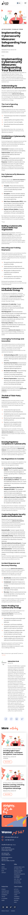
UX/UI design (17, 881)
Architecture (5, 893)
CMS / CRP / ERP (18, 879)
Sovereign (16, 891)
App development (6, 29)
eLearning (16, 898)
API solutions (17, 882)
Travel (3, 896)
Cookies (13, 911)
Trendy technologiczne (17, 782)
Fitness (4, 889)
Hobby (3, 900)
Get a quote (8, 816)
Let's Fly (16, 889)
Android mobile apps (19, 867)
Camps (15, 894)
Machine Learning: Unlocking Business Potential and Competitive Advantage (13, 786)
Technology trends (17, 29)
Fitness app (17, 893)
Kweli (15, 902)
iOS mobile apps (18, 869)
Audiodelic (16, 896)
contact (3, 655)
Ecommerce (4, 894)
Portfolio (4, 869)
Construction (5, 891)
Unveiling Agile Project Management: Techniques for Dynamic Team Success (13, 752)
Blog (3, 870)
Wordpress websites (19, 874)
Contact (4, 872)
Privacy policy (5, 911)
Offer (3, 867)
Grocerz (16, 900)
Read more (7, 761)
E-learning (4, 898)
